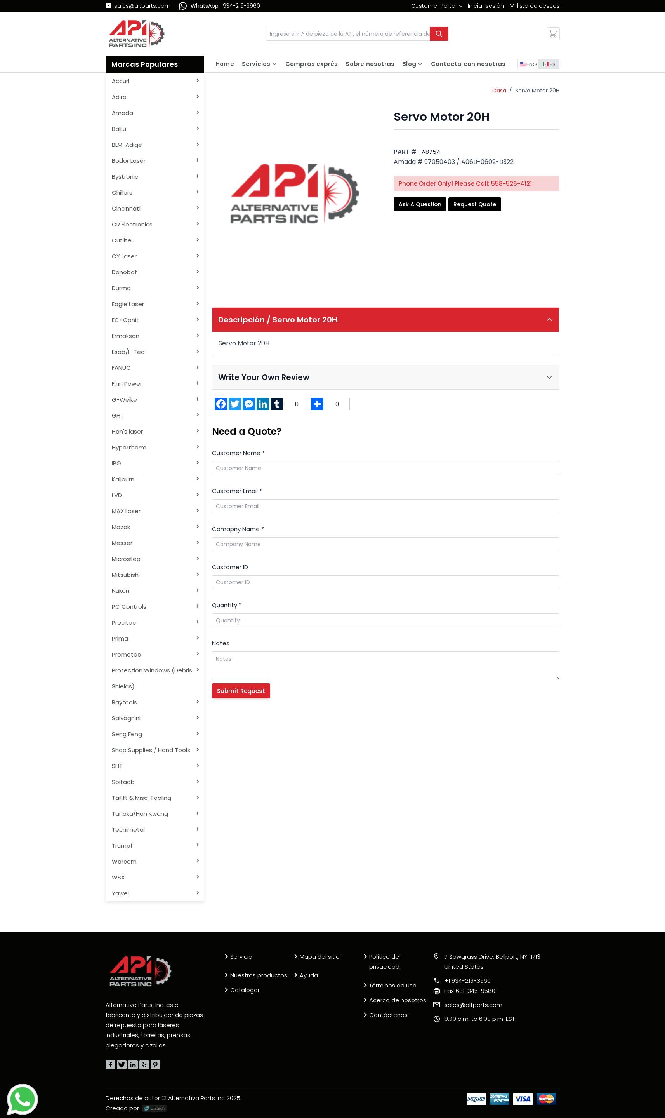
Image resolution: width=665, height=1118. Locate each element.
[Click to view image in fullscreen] (295, 193)
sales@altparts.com (142, 6)
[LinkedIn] (133, 1064)
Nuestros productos (258, 975)
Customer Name (238, 453)
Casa (499, 90)
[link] (436, 6)
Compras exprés (311, 64)
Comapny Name (238, 529)
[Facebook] (110, 1064)
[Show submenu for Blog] (420, 64)
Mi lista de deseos (535, 6)
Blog (409, 64)
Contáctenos (388, 1015)
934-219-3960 (241, 6)
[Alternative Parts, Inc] (140, 971)
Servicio (241, 957)
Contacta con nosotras (468, 64)
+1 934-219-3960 (467, 981)
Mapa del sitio (320, 957)
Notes (220, 643)
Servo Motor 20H (537, 90)
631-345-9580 (469, 991)
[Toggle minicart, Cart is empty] (553, 33)
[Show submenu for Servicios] (274, 64)
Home (224, 64)
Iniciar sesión (486, 6)
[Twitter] (122, 1064)
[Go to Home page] (137, 33)
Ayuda (309, 975)
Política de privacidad (384, 962)
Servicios (256, 64)
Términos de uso (393, 985)
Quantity (226, 605)
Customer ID (230, 567)
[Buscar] (439, 34)
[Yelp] (144, 1064)
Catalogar (245, 990)
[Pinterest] (155, 1064)
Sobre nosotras (370, 64)
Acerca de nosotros (397, 1000)
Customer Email (237, 491)
